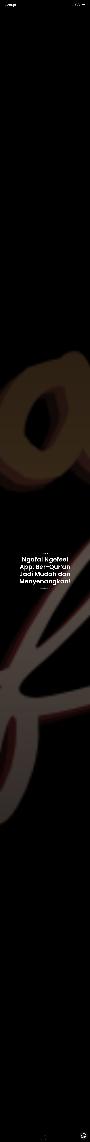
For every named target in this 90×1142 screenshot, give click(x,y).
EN (72, 5)
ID (77, 5)
